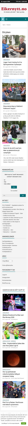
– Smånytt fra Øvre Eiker (8, 215)
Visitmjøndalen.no (6, 251)
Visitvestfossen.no (7, 249)
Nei (5, 182)
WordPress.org (6, 283)
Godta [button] (23, 423)
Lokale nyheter (6, 59)
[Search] (26, 19)
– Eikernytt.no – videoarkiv (9, 232)
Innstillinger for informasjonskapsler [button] (10, 423)
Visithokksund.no (6, 247)
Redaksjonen (15, 319)
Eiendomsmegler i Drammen (9, 245)
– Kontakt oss (6, 228)
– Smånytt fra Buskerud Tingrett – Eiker (12, 213)
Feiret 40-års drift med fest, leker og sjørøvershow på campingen (12, 150)
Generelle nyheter (6, 369)
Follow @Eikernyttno (7, 265)
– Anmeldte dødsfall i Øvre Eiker (10, 219)
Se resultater (14, 190)
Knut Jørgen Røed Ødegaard (18, 378)
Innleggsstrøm (6, 277)
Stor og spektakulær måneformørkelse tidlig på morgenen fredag (11, 374)
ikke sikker (7, 184)
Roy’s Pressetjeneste (8, 243)
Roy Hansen (14, 66)
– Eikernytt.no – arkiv (7, 230)
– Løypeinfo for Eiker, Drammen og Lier (12, 217)
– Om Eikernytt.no (6, 225)
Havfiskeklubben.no (7, 241)
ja (4, 180)
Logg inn (4, 274)
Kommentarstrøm (6, 280)
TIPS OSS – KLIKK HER (21, 1)
